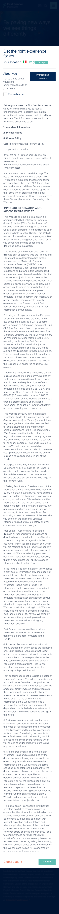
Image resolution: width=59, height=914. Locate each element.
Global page (11, 862)
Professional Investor (43, 76)
